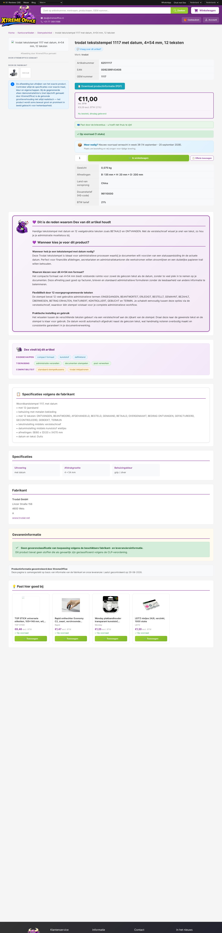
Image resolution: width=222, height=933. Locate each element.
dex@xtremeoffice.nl (54, 18)
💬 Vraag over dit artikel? (89, 49)
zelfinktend (80, 357)
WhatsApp (166, 2)
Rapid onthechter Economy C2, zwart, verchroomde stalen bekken (69, 620)
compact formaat (45, 357)
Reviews (12, 2)
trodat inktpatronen (79, 369)
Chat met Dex (180, 3)
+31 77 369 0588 (52, 21)
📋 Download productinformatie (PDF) (100, 86)
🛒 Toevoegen (30, 639)
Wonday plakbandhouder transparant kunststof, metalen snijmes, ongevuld (109, 620)
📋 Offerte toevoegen (202, 158)
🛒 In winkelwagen (138, 158)
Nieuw (26, 2)
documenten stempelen (76, 363)
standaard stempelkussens (51, 369)
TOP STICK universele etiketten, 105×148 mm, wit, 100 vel (29, 620)
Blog (34, 2)
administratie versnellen (47, 363)
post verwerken (101, 363)
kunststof (64, 357)
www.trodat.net (21, 517)
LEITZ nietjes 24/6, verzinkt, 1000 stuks (150, 620)
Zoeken (181, 10)
